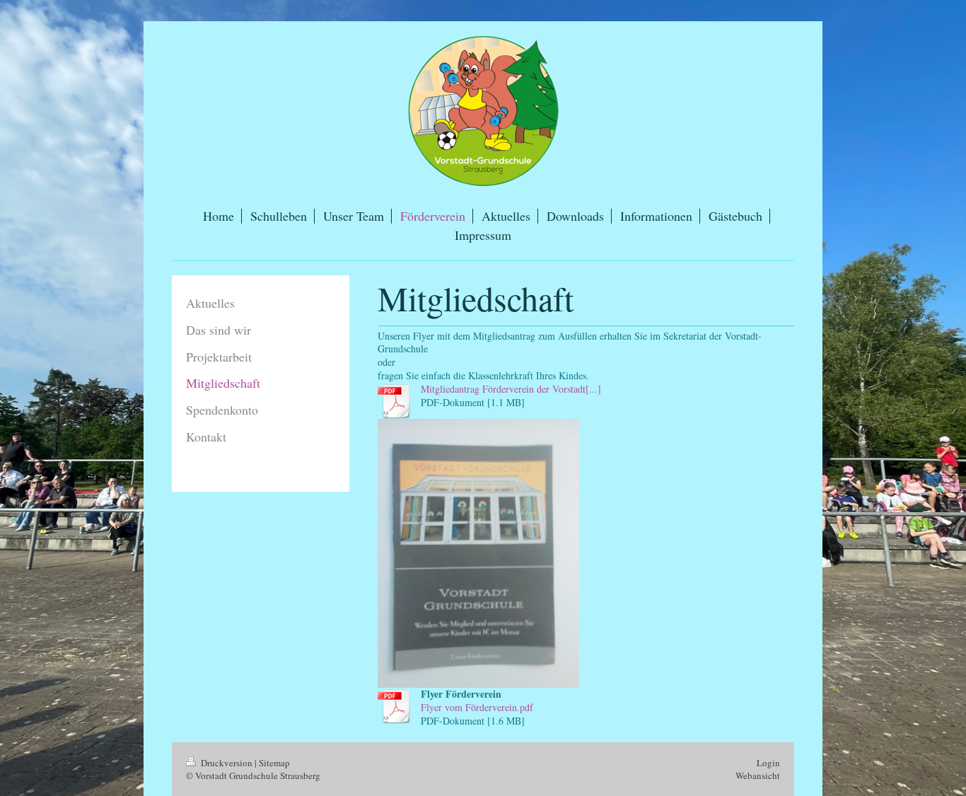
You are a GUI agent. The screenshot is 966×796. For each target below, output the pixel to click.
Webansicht (757, 775)
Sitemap (274, 762)
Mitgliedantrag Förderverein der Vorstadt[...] (511, 389)
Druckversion (227, 762)
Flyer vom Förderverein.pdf (477, 707)
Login (768, 762)
